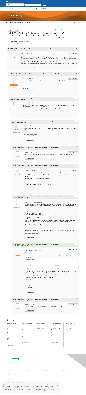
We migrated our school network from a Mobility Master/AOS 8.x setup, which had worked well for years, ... (40, 43)
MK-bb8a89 (17, 204)
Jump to (61, 37)
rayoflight (69, 327)
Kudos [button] (76, 48)
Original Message (28, 113)
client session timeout (12, 323)
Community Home (9, 22)
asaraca (13, 57)
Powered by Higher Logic (61, 392)
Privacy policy (28, 379)
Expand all (57, 29)
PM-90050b (17, 174)
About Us (27, 372)
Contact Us (27, 375)
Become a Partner (65, 374)
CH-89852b (14, 82)
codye (25, 327)
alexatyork (40, 327)
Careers (27, 374)
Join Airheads (44, 8)
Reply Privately (74, 53)
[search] (23, 4)
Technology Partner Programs (68, 377)
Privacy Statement (30, 387)
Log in (44, 5)
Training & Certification (48, 375)
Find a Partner (64, 372)
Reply (70, 53)
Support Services (47, 372)
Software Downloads (48, 377)
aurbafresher (11, 325)
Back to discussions (13, 30)
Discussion (18, 22)
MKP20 (54, 327)
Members (28, 22)
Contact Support (47, 374)
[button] (57, 385)
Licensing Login (47, 379)
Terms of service (28, 381)
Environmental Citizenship (30, 377)
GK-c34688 (17, 253)
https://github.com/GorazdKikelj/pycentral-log (36, 275)
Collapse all (64, 29)
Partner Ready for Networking (68, 375)
